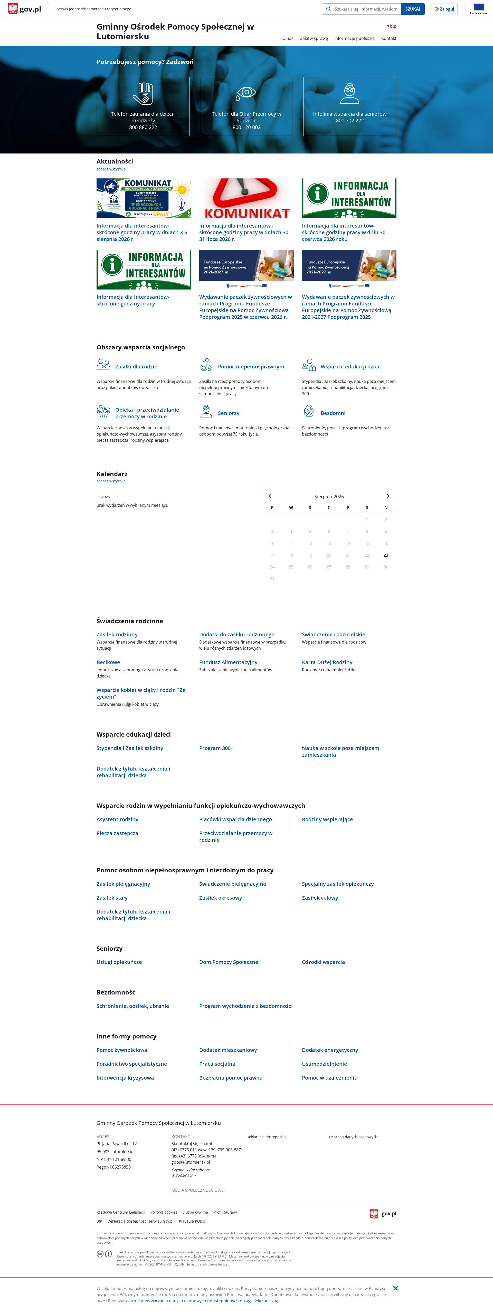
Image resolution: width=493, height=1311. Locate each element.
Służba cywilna (195, 1212)
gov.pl (389, 1216)
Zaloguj (449, 10)
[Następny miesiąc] (388, 496)
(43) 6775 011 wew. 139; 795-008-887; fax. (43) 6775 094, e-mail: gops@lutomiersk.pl (207, 1156)
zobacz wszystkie (111, 169)
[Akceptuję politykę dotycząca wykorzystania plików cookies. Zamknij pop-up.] (396, 1288)
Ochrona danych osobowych (353, 1136)
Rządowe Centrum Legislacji (121, 1212)
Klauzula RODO (192, 1221)
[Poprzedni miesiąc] (270, 496)
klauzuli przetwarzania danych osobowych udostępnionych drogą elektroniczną (201, 1301)
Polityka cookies (163, 1212)
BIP (99, 1221)
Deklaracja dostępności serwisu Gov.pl (141, 1221)
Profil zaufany (225, 1212)
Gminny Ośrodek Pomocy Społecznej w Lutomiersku (175, 32)
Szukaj (412, 9)
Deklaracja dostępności (266, 1136)
